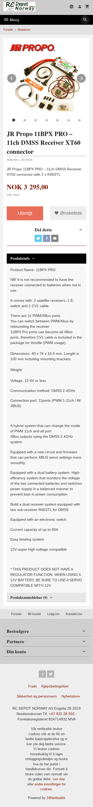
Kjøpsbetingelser (55, 686)
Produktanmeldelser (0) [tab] (29, 597)
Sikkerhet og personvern (37, 696)
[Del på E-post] (54, 238)
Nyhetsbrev (70, 696)
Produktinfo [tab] (20, 258)
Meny (14, 20)
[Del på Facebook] (46, 238)
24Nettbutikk (56, 798)
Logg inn (53, 614)
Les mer (59, 779)
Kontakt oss (74, 614)
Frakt (32, 686)
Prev (16, 77)
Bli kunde (34, 614)
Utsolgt (25, 213)
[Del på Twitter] (38, 238)
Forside (8, 29)
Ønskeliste (70, 213)
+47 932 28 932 (62, 714)
